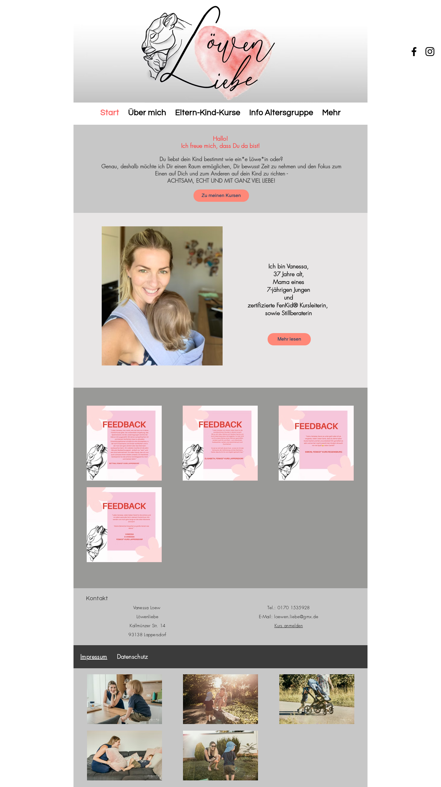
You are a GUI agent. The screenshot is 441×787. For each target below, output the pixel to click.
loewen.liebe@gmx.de (296, 617)
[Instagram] (430, 52)
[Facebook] (414, 52)
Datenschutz (133, 656)
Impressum (93, 656)
